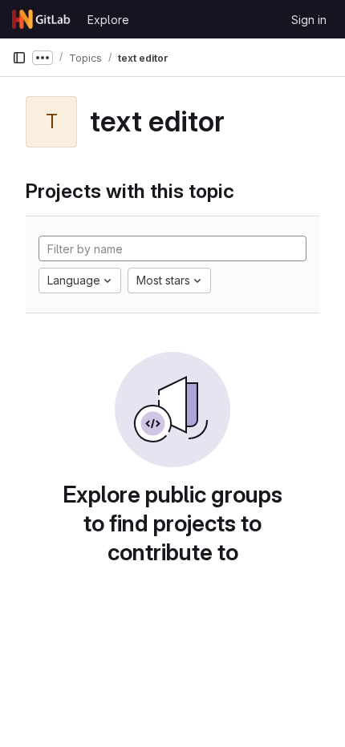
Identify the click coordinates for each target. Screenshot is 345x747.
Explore (108, 19)
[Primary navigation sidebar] (19, 58)
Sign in (309, 19)
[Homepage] (42, 19)
